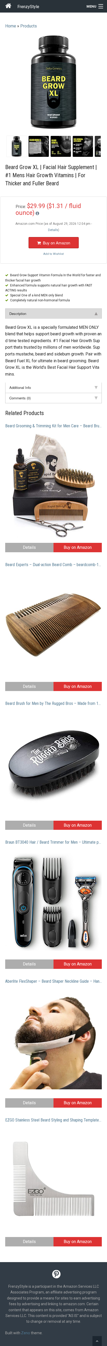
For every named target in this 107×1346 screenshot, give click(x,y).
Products (28, 26)
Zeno (25, 1333)
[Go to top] (97, 1341)
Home (10, 26)
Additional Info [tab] (20, 387)
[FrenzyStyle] (8, 6)
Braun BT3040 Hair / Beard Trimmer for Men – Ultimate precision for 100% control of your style (53, 842)
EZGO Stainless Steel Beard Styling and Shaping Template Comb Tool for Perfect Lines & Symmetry (53, 1120)
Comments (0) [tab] (20, 397)
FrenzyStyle (28, 6)
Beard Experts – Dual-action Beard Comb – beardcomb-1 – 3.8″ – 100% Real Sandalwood (53, 564)
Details (29, 547)
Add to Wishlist (53, 254)
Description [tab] (17, 313)
